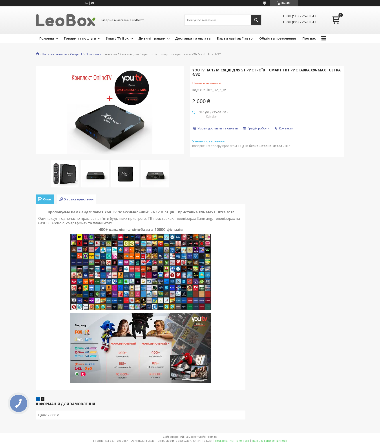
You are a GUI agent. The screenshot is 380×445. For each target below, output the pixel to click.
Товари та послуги (80, 38)
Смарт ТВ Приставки (85, 54)
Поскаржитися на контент (232, 441)
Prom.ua (212, 437)
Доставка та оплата (192, 38)
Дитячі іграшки (151, 38)
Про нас (309, 38)
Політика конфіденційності (269, 441)
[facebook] (38, 399)
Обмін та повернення (277, 38)
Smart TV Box (117, 38)
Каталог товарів (54, 54)
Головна (46, 38)
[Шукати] (256, 20)
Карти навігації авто (235, 38)
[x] (42, 399)
